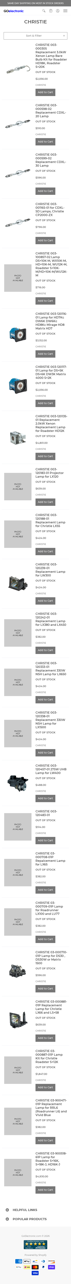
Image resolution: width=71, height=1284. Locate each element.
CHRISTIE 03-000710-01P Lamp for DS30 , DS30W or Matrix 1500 (51, 958)
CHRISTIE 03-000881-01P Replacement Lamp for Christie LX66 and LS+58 (51, 1007)
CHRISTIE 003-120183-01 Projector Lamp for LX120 (50, 473)
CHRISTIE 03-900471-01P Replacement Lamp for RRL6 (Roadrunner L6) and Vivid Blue (51, 1108)
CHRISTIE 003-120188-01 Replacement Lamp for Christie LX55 (50, 520)
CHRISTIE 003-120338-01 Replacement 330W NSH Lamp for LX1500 (50, 720)
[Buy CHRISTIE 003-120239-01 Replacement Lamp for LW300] (18, 583)
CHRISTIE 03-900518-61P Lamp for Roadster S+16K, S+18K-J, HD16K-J (51, 1159)
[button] (43, 11)
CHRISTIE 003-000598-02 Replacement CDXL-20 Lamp (51, 111)
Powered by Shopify (36, 1255)
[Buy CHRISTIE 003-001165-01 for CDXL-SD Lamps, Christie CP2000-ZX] (18, 223)
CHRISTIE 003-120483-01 (46, 813)
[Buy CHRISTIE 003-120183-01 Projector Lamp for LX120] (18, 487)
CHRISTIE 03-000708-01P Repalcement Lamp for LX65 (50, 859)
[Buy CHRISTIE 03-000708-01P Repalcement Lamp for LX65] (18, 873)
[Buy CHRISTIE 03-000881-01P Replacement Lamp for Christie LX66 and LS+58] (18, 1021)
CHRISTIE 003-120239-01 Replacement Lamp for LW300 (50, 570)
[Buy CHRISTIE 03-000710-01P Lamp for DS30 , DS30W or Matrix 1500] (18, 971)
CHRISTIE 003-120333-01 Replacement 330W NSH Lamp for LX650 (51, 668)
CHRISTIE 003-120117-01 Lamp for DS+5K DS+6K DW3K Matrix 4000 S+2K (51, 372)
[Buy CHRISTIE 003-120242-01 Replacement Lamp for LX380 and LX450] (18, 633)
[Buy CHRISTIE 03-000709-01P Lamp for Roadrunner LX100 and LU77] (18, 922)
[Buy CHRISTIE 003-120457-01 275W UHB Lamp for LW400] (18, 783)
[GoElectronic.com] (14, 11)
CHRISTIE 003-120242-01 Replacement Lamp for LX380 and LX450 (51, 619)
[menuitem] (43, 11)
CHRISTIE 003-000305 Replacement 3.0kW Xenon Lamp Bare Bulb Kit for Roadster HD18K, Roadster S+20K (51, 56)
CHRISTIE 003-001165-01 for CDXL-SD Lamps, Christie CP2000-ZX (50, 209)
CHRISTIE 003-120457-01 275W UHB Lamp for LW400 (51, 769)
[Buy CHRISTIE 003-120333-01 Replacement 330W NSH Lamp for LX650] (18, 682)
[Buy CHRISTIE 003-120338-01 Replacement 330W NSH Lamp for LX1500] (18, 733)
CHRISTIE (41, 85)
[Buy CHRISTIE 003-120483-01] (18, 827)
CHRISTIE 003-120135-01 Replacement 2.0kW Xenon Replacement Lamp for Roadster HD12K (51, 424)
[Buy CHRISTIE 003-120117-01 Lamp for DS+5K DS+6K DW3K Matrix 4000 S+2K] (18, 386)
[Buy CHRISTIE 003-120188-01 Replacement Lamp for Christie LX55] (18, 534)
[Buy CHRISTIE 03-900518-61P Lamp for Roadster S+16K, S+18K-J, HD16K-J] (18, 1173)
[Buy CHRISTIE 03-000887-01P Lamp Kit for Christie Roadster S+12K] (18, 1070)
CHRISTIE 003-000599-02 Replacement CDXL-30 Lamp (51, 160)
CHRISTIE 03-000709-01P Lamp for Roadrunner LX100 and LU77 (49, 908)
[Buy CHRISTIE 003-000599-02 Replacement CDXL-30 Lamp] (18, 174)
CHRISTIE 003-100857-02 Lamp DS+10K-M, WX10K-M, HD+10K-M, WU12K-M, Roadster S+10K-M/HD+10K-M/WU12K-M (51, 264)
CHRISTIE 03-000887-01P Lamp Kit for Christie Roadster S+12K (49, 1056)
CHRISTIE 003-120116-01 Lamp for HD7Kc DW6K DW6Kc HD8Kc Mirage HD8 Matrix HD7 (51, 321)
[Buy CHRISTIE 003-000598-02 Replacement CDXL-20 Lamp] (18, 124)
